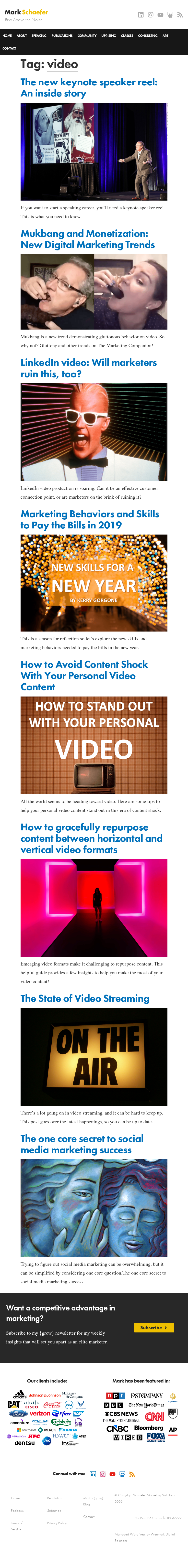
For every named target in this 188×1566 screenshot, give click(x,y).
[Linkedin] (141, 15)
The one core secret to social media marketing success (82, 1144)
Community (87, 35)
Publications (62, 35)
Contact (9, 48)
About (22, 35)
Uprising (108, 35)
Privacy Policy (57, 1523)
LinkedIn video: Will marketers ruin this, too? (89, 368)
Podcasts (17, 1510)
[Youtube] (160, 15)
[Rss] (180, 15)
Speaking (39, 35)
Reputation (54, 1498)
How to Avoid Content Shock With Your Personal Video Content (84, 675)
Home (7, 35)
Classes (127, 35)
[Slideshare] (170, 15)
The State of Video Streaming (85, 998)
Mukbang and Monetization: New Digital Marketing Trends (88, 239)
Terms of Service (17, 1526)
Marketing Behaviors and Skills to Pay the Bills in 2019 (90, 519)
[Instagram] (151, 15)
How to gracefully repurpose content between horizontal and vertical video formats (92, 838)
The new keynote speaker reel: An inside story (89, 87)
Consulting (148, 35)
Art (165, 35)
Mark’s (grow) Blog (93, 1501)
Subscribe (54, 1510)
